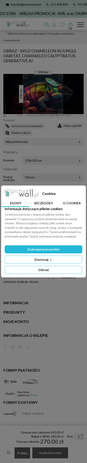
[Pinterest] (20, 346)
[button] (82, 435)
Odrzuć (43, 270)
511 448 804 (59, 4)
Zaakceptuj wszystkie (43, 249)
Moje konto (16, 321)
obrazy (33, 282)
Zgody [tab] (15, 203)
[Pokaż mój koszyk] (70, 23)
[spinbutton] (79, 436)
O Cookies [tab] (72, 203)
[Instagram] (28, 346)
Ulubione (63, 24)
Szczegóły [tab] (43, 203)
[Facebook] (5, 346)
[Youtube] (12, 346)
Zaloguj (54, 24)
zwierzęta (9, 282)
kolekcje (22, 282)
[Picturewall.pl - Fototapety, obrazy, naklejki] (16, 24)
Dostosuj (42, 259)
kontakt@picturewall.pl (26, 4)
